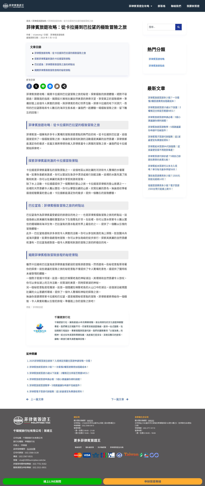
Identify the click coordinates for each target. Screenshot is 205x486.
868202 (151, 420)
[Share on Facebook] (29, 86)
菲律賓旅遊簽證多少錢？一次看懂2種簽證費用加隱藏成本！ (59, 367)
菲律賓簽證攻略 (156, 59)
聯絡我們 (176, 6)
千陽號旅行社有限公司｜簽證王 (32, 431)
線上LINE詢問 (52, 481)
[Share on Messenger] (50, 86)
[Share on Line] (43, 86)
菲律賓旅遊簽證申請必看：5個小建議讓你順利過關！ (55, 379)
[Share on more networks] (64, 86)
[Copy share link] (57, 86)
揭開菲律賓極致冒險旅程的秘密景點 (52, 70)
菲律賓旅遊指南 (39, 21)
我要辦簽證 (193, 6)
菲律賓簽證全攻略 (139, 6)
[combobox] (161, 27)
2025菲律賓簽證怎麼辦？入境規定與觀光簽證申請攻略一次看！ (60, 361)
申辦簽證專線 (152, 481)
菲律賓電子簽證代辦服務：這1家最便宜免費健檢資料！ (56, 391)
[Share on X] (36, 86)
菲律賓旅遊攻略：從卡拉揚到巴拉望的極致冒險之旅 (60, 53)
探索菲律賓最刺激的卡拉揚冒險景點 (52, 59)
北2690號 (31, 448)
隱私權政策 (89, 447)
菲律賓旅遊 (38, 307)
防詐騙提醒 (102, 447)
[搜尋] (178, 27)
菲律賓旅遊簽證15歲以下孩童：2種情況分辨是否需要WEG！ (59, 373)
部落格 (161, 6)
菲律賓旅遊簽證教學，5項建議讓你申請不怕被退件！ (55, 385)
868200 (90, 420)
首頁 (28, 21)
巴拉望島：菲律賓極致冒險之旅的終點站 (54, 64)
